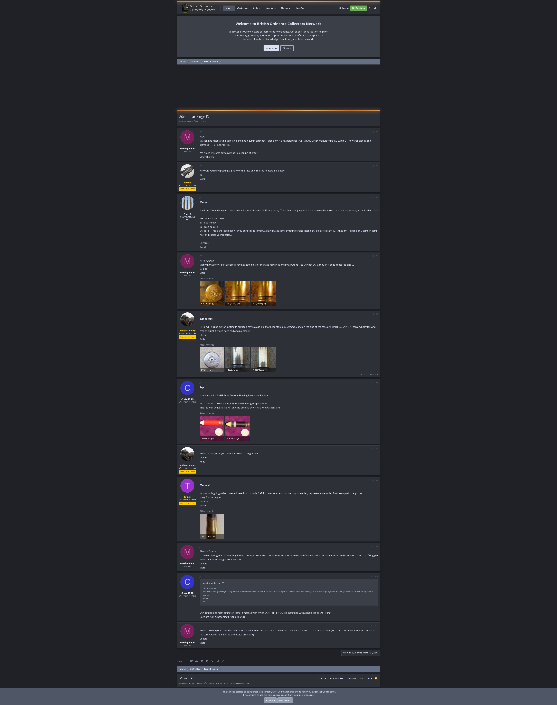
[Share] (373, 132)
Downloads (270, 8)
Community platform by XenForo (202, 683)
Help (362, 678)
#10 (376, 576)
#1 (377, 132)
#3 (377, 197)
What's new (242, 8)
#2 (377, 166)
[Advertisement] (278, 88)
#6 (377, 382)
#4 (377, 256)
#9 (377, 546)
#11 (376, 625)
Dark (184, 678)
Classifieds (300, 8)
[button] (233, 8)
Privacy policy (352, 678)
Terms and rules (336, 678)
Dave (249, 683)
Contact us (321, 678)
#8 (377, 480)
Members (285, 8)
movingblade (187, 121)
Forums (228, 8)
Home (369, 678)
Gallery (256, 8)
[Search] (375, 8)
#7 (377, 448)
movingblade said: (212, 583)
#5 (377, 314)
